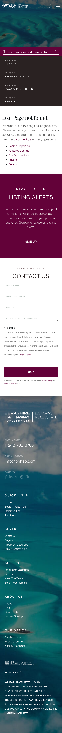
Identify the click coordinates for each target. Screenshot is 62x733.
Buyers (13, 159)
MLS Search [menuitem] (12, 536)
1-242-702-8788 (49, 7)
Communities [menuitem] (13, 511)
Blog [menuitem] (7, 608)
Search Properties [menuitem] (15, 506)
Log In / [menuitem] (9, 616)
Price (9, 101)
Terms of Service (10, 383)
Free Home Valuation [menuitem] (17, 570)
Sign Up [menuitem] (18, 616)
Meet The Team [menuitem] (14, 578)
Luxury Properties (19, 89)
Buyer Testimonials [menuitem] (16, 549)
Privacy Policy (25, 354)
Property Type (16, 76)
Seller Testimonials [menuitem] (16, 582)
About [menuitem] (8, 603)
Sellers (13, 164)
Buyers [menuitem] (9, 540)
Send (31, 372)
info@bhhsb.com (20, 458)
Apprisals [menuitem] (10, 515)
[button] (56, 51)
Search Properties (19, 146)
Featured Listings (19, 150)
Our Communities (19, 155)
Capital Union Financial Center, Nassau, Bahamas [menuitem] (15, 641)
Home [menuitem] (8, 502)
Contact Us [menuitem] (11, 612)
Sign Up (31, 241)
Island (10, 64)
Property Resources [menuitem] (16, 544)
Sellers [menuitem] (9, 574)
